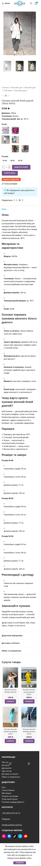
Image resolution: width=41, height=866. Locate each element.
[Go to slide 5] (23, 55)
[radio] (5, 160)
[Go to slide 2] (16, 55)
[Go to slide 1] (14, 55)
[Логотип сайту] (20, 3)
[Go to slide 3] (18, 55)
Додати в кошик (21, 167)
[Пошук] (31, 3)
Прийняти (20, 863)
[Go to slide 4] (20, 55)
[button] (4, 33)
